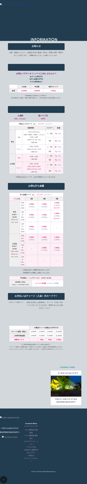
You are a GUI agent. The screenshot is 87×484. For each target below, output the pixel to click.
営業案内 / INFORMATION (43, 9)
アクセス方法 (31, 447)
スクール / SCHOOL (72, 9)
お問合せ (31, 455)
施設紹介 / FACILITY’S (59, 9)
